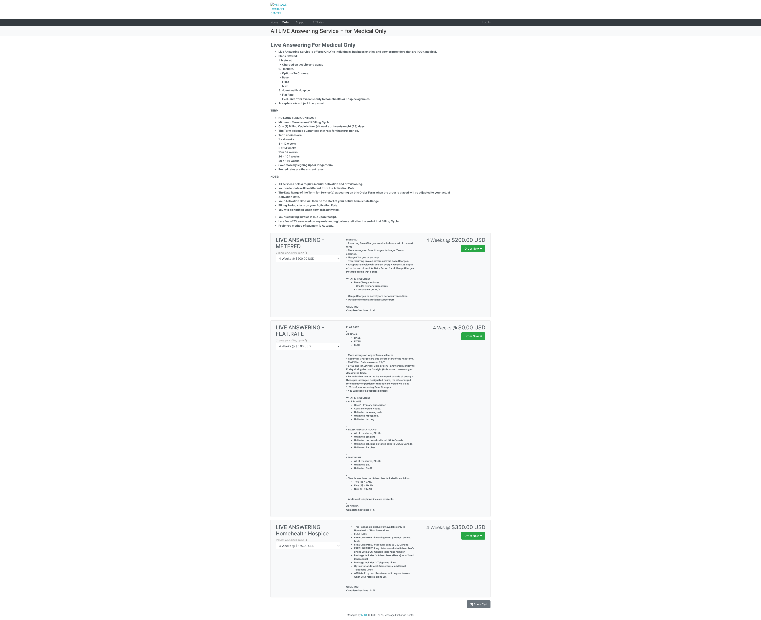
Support (301, 22)
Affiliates (318, 22)
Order (286, 22)
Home (274, 22)
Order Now (472, 248)
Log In (486, 22)
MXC (364, 614)
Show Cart (480, 604)
